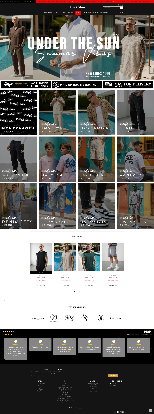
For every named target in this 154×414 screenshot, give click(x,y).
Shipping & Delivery (65, 394)
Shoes (41, 387)
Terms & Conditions (65, 387)
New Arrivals (41, 381)
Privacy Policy (65, 389)
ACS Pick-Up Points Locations (65, 398)
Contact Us (65, 391)
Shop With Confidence (65, 396)
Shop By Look (41, 389)
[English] (121, 12)
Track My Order (113, 373)
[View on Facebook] (25, 340)
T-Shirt (41, 276)
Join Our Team (65, 400)
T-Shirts (40, 385)
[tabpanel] (41, 265)
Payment (65, 392)
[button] (2, 348)
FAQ (65, 381)
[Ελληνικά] (122, 12)
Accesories (41, 383)
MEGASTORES (77, 6)
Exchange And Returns (65, 385)
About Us (65, 383)
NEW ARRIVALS (77, 237)
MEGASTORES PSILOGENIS (134, 334)
